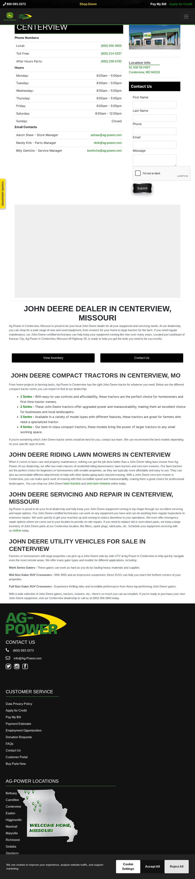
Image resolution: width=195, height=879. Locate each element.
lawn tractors (72, 483)
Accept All (152, 866)
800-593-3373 (16, 4)
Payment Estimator (18, 723)
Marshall (11, 826)
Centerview (13, 806)
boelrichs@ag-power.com (104, 150)
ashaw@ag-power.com (106, 135)
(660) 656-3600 (111, 45)
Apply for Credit (180, 4)
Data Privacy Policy (19, 703)
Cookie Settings (128, 866)
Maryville (12, 833)
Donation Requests (19, 737)
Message (139, 150)
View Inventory (53, 357)
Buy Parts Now (16, 763)
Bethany (11, 793)
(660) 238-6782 (111, 61)
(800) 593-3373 (23, 650)
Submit (142, 188)
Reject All (176, 866)
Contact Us (141, 357)
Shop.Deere (88, 4)
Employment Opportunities (24, 730)
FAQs (9, 743)
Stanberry (12, 853)
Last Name (140, 110)
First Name (140, 97)
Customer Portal (17, 757)
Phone (137, 124)
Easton (10, 813)
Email (137, 137)
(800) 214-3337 (111, 53)
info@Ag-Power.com (27, 658)
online (17, 530)
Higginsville (14, 820)
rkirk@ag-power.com (108, 142)
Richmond (13, 840)
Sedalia (11, 846)
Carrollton (12, 800)
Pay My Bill (158, 4)
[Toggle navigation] (186, 16)
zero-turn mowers (98, 483)
